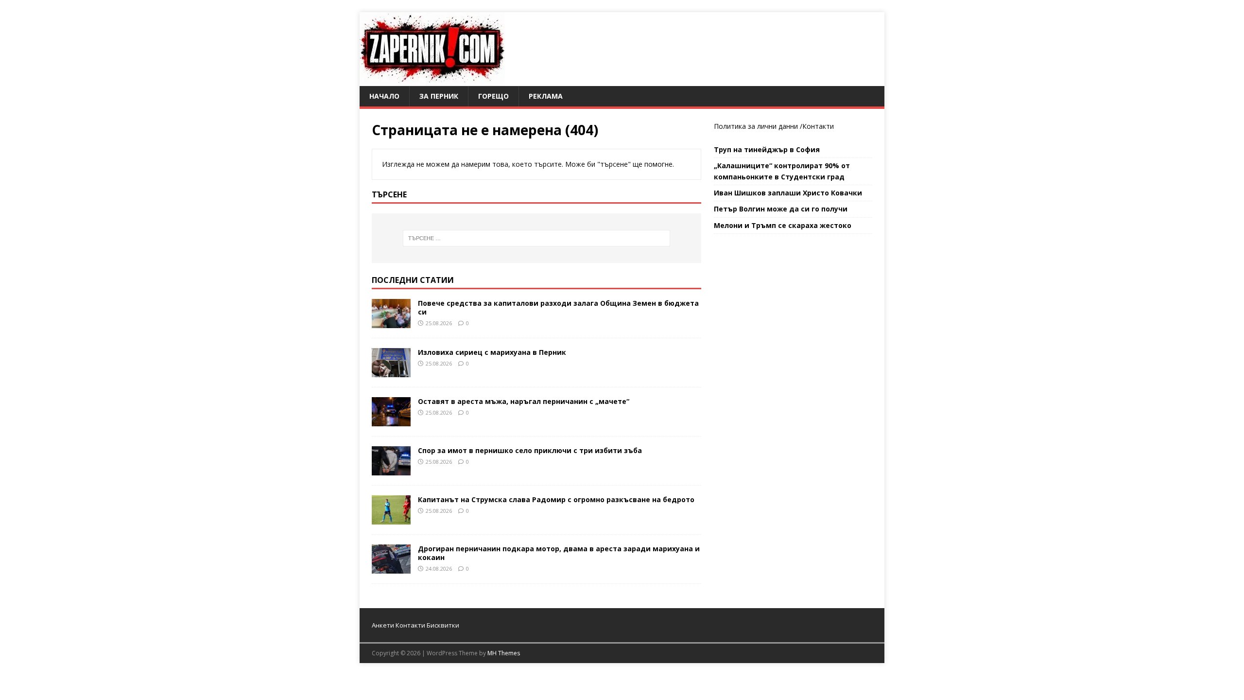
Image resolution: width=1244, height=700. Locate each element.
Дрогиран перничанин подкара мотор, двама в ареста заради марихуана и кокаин (559, 553)
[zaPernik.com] (432, 80)
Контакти (818, 126)
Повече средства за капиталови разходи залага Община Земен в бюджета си (558, 307)
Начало (384, 96)
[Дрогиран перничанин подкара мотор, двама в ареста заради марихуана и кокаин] (391, 567)
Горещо (493, 96)
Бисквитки (443, 625)
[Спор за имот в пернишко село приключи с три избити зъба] (391, 469)
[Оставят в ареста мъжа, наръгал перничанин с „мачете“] (391, 420)
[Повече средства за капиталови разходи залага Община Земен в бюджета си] (391, 322)
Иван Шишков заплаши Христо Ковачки (788, 192)
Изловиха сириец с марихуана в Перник (492, 352)
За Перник (438, 96)
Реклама (546, 96)
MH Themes (503, 653)
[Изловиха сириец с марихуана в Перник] (391, 371)
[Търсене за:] (536, 238)
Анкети (383, 625)
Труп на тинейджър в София (767, 149)
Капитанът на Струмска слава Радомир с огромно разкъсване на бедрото (556, 499)
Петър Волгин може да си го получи (780, 208)
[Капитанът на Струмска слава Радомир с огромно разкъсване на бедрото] (391, 518)
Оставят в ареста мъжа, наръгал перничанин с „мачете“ (523, 401)
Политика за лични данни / (758, 126)
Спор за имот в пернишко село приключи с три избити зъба (530, 450)
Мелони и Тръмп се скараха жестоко (782, 225)
